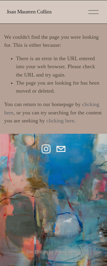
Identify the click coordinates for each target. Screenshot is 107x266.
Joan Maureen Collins (29, 12)
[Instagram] (46, 149)
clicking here (60, 121)
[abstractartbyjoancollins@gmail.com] (61, 149)
